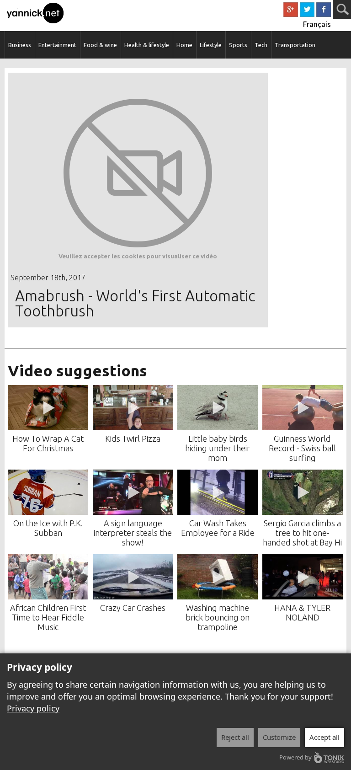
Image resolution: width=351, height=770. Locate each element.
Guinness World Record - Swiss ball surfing (302, 448)
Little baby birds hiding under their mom (217, 448)
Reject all (235, 737)
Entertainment (57, 45)
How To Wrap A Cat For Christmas (48, 443)
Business (19, 45)
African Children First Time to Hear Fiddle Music (48, 617)
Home (184, 45)
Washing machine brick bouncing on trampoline (218, 617)
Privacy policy (33, 708)
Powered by (295, 757)
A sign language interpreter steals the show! (133, 533)
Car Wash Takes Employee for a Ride (218, 528)
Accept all (324, 737)
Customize (279, 737)
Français (317, 24)
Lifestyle (211, 45)
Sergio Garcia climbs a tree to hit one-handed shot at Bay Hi (302, 533)
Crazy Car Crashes (132, 607)
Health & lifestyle (146, 45)
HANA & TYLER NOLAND (302, 612)
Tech (261, 45)
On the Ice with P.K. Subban (48, 528)
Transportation (295, 45)
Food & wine (100, 45)
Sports (238, 45)
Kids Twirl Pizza (132, 438)
